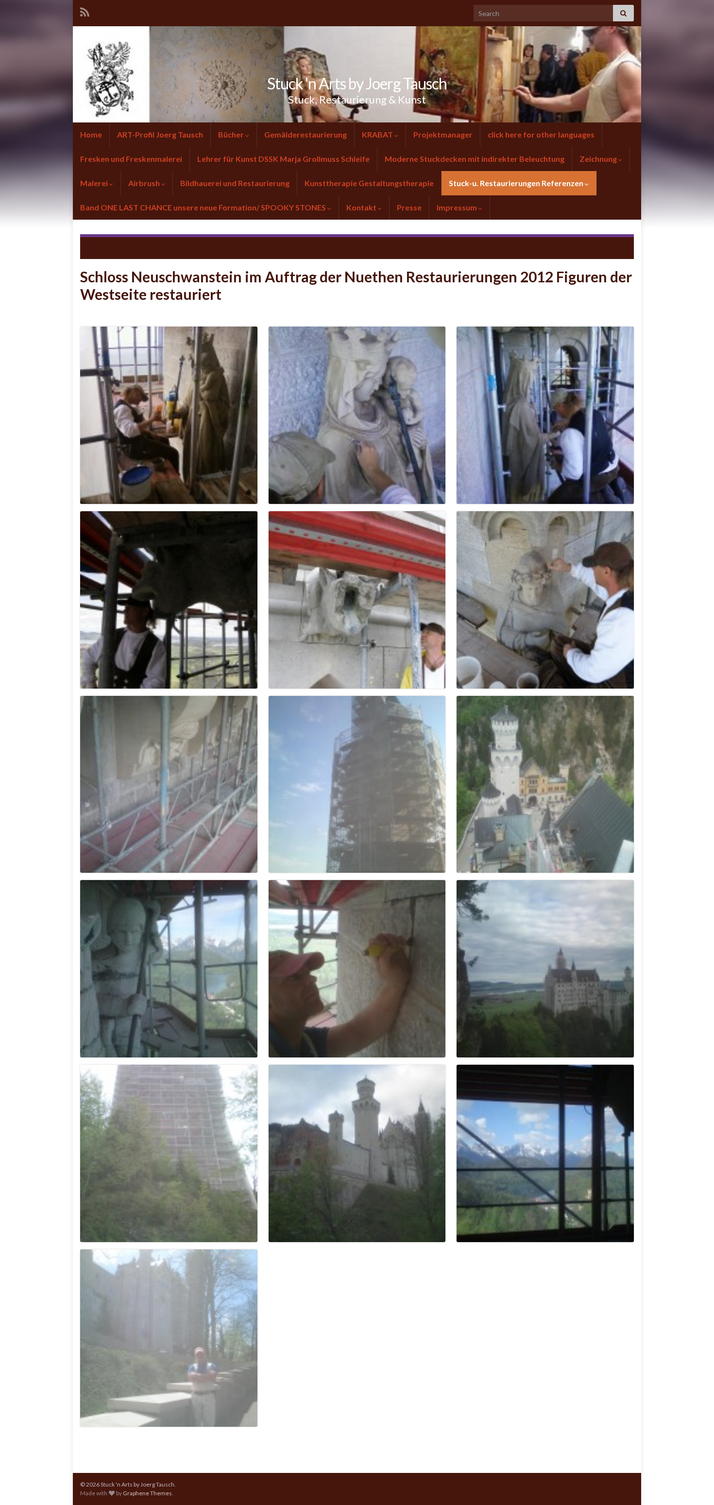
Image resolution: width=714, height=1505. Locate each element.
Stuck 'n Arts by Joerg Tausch (357, 83)
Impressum (457, 207)
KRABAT (377, 134)
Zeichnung (598, 158)
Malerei (94, 183)
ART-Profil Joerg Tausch (160, 134)
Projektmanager (443, 134)
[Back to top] (692, 1483)
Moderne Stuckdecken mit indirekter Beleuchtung (474, 158)
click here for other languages (541, 134)
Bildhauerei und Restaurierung (234, 183)
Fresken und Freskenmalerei (131, 158)
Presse (409, 207)
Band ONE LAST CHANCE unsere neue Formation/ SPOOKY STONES (203, 207)
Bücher (231, 134)
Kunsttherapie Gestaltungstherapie (369, 183)
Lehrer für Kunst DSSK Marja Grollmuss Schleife (283, 158)
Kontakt (361, 207)
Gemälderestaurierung (305, 134)
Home (91, 134)
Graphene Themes (147, 1493)
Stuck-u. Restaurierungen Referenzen (516, 183)
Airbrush (144, 183)
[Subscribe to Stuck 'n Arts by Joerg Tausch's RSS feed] (84, 10)
